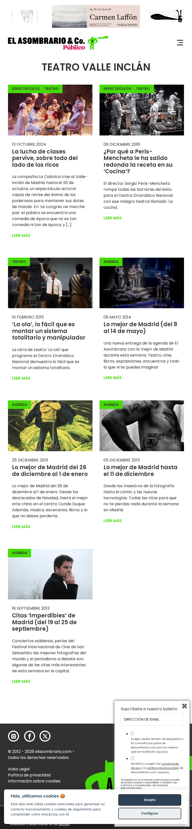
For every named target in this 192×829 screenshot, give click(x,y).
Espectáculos (26, 88)
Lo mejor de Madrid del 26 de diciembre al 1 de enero (50, 470)
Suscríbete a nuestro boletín (149, 709)
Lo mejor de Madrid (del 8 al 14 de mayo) (140, 327)
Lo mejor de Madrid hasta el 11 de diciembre (141, 470)
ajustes (64, 824)
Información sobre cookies (34, 781)
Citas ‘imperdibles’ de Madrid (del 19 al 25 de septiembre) (44, 622)
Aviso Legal (19, 769)
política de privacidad (162, 768)
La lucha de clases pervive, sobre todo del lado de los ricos (45, 158)
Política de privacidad (29, 775)
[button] (58, 43)
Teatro (51, 88)
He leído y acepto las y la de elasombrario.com (157, 768)
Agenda (111, 261)
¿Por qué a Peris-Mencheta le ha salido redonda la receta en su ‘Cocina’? (138, 161)
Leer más (21, 235)
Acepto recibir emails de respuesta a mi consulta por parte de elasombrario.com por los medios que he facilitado (157, 745)
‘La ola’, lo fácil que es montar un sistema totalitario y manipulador (49, 331)
